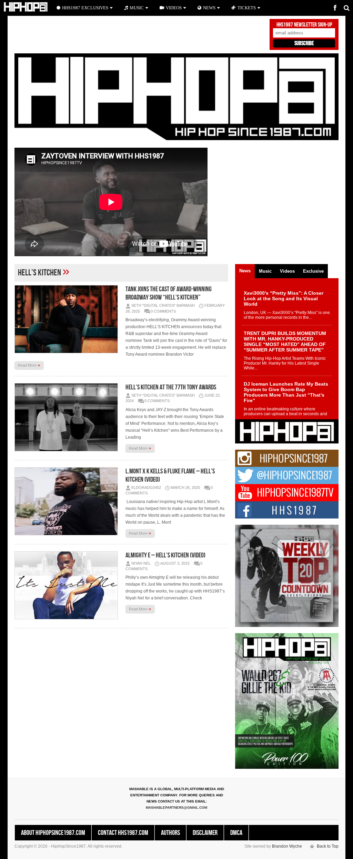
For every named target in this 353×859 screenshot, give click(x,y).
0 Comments (163, 311)
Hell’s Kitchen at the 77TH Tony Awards (170, 387)
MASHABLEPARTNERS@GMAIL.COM (176, 807)
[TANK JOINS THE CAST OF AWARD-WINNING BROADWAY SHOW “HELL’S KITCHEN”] (67, 319)
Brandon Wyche (287, 846)
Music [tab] (265, 271)
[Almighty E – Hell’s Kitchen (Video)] (67, 585)
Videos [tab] (287, 271)
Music (137, 7)
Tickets (247, 7)
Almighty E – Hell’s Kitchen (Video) (165, 555)
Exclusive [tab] (313, 271)
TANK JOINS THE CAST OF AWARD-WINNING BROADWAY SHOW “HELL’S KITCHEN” (168, 293)
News (209, 7)
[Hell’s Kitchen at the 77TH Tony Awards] (67, 417)
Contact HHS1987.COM (123, 833)
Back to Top (328, 846)
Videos (174, 7)
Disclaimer (205, 833)
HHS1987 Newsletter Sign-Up (304, 24)
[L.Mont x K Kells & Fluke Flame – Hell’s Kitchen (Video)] (67, 501)
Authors (170, 833)
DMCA (236, 833)
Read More (29, 365)
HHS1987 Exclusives (85, 7)
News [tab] (245, 270)
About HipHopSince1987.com (53, 833)
